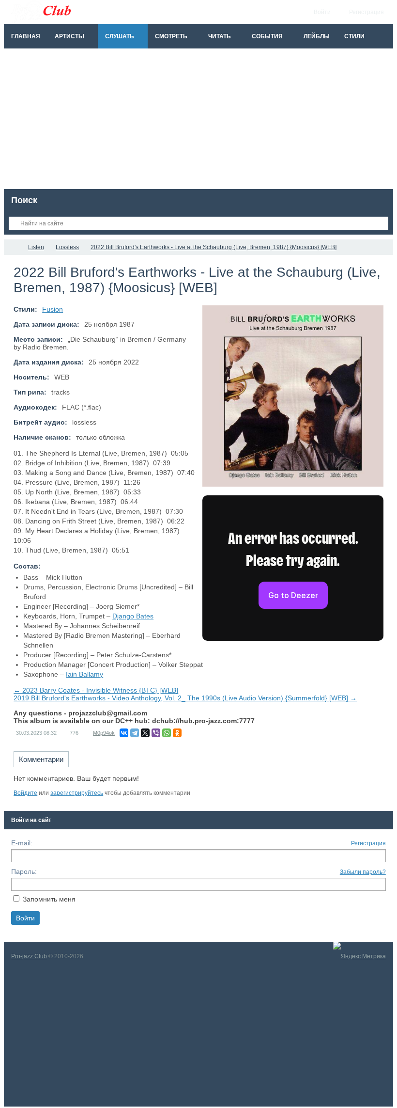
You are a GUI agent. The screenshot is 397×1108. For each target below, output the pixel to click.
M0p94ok (104, 733)
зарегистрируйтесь (76, 793)
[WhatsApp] (166, 732)
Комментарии (41, 759)
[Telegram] (134, 732)
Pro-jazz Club (29, 956)
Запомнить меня (49, 899)
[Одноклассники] (177, 732)
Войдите (25, 793)
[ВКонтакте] (124, 732)
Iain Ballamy (84, 674)
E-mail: (21, 843)
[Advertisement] (198, 121)
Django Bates (132, 616)
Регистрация (368, 843)
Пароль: (24, 871)
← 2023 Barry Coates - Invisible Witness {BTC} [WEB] (96, 690)
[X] (145, 732)
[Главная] (12, 247)
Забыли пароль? (363, 872)
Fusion (52, 309)
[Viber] (156, 732)
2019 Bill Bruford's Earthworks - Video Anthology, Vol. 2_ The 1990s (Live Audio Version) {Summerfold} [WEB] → (185, 698)
